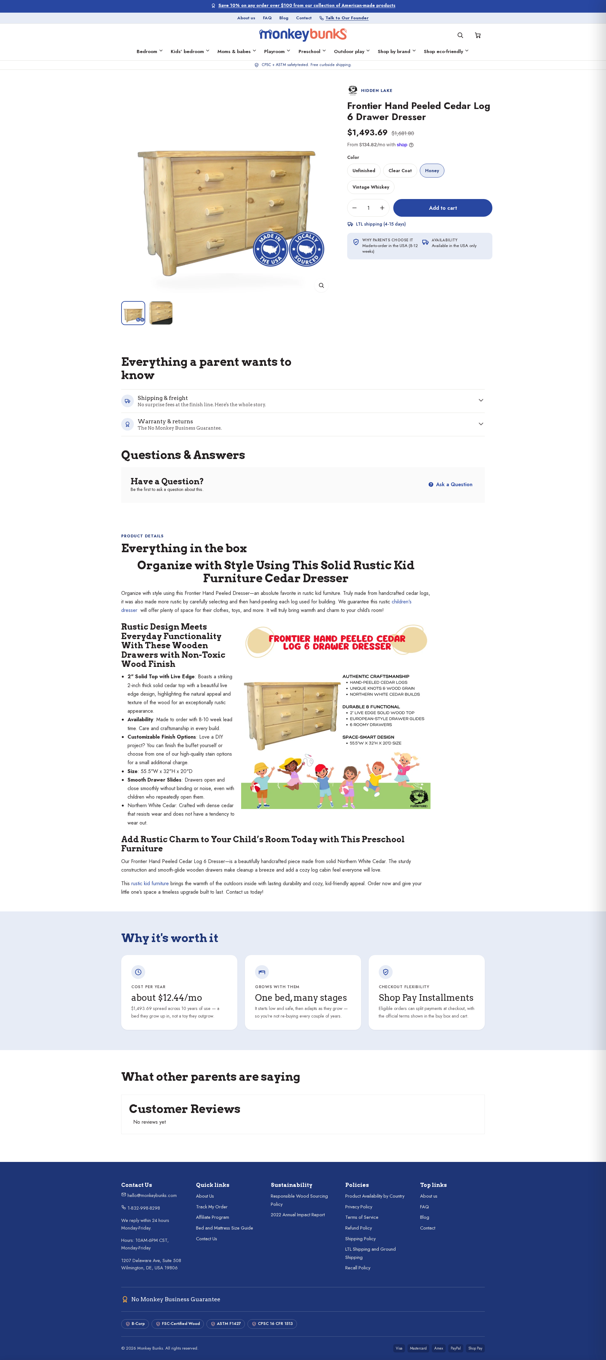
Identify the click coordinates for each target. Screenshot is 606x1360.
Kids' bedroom (187, 51)
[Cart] (478, 35)
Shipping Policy (360, 1238)
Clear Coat (400, 170)
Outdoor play (349, 51)
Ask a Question (453, 484)
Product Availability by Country (374, 1196)
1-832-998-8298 (143, 1208)
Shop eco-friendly (443, 51)
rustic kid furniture (150, 883)
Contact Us (206, 1238)
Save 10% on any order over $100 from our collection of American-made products (306, 6)
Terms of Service (361, 1217)
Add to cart (443, 208)
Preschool (309, 51)
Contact (304, 18)
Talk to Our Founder (347, 18)
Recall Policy (357, 1267)
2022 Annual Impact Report (298, 1214)
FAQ (267, 18)
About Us (205, 1196)
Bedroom (147, 51)
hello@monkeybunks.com (151, 1195)
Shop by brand (394, 51)
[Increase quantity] (382, 208)
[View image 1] (133, 313)
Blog (283, 18)
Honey (432, 170)
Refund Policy (358, 1227)
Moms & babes (234, 51)
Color (353, 157)
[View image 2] (161, 313)
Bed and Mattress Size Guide (224, 1227)
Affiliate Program (212, 1217)
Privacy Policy (358, 1206)
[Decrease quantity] (354, 208)
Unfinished (364, 170)
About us (246, 18)
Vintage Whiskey (371, 187)
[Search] (460, 35)
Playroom (274, 51)
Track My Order (212, 1206)
